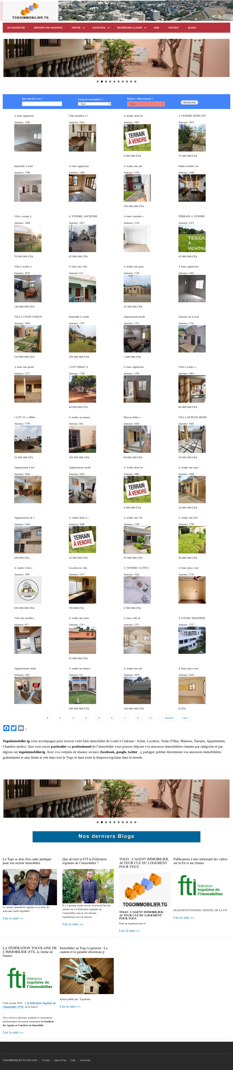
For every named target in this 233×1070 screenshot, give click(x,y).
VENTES (76, 27)
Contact (46, 1060)
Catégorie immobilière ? (90, 99)
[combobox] (146, 103)
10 (135, 81)
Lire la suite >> (13, 918)
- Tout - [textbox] (133, 104)
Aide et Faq (60, 1060)
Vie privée (85, 1060)
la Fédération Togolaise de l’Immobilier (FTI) (29, 1005)
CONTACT (173, 27)
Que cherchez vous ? (32, 98)
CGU (73, 1060)
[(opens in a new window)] (27, 728)
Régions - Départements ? (140, 98)
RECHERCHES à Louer (129, 27)
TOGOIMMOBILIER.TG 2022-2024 (20, 1060)
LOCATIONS (98, 27)
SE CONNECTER (16, 27)
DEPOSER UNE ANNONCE (48, 27)
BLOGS (192, 27)
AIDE (156, 27)
